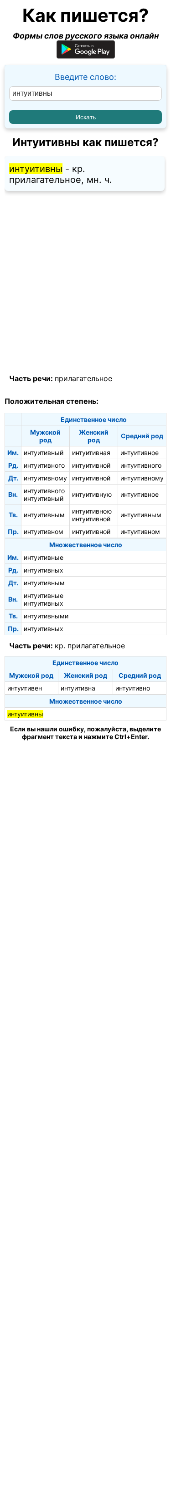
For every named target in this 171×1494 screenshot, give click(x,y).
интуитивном (43, 531)
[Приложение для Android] (86, 55)
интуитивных (43, 570)
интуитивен (24, 688)
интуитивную (92, 494)
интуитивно (132, 688)
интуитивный (43, 452)
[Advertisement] (85, 283)
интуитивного (44, 465)
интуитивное (139, 452)
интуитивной (91, 465)
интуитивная (91, 452)
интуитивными (46, 616)
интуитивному (45, 478)
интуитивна (78, 688)
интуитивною (92, 511)
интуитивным (44, 515)
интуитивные (43, 557)
